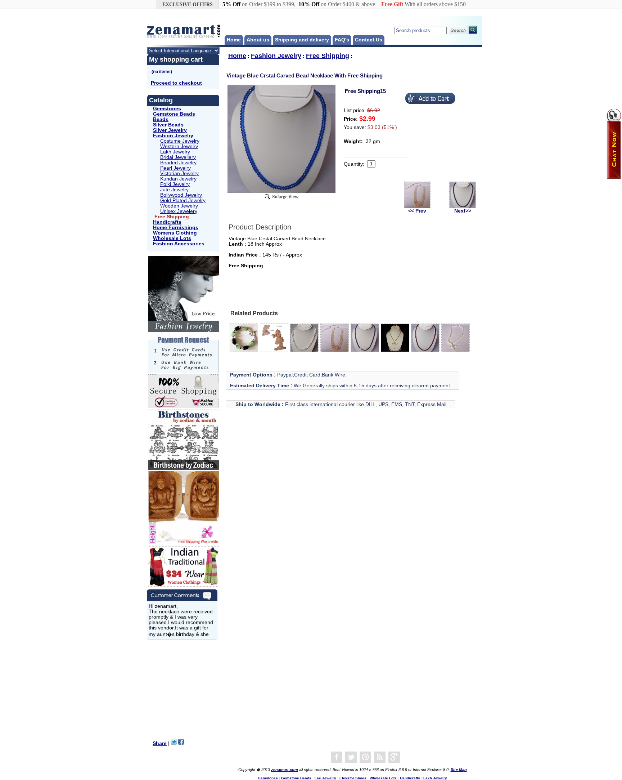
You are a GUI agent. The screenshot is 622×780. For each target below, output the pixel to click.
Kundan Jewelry (178, 179)
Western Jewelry (179, 146)
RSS (380, 757)
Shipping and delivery (302, 40)
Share (160, 743)
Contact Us (368, 40)
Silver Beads (168, 125)
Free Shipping (327, 55)
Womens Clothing (175, 233)
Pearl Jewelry (175, 168)
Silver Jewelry (170, 130)
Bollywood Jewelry (181, 195)
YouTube (365, 757)
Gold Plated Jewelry (183, 200)
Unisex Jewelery (178, 211)
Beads (160, 119)
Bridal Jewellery (178, 157)
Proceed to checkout (176, 83)
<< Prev (417, 211)
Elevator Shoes (352, 778)
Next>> (462, 211)
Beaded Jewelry (178, 162)
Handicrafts (167, 222)
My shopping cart (176, 59)
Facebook (336, 757)
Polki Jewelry (175, 184)
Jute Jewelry (174, 189)
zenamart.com (284, 769)
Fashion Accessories (178, 243)
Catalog (161, 100)
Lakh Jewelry (175, 152)
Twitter (351, 757)
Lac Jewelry (325, 778)
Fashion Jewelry (173, 135)
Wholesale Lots (172, 238)
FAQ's (342, 40)
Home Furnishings (175, 227)
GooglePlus (394, 757)
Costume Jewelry (179, 141)
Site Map (459, 769)
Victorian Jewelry (179, 173)
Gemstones (167, 108)
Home (234, 40)
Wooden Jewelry (179, 206)
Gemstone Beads (174, 114)
